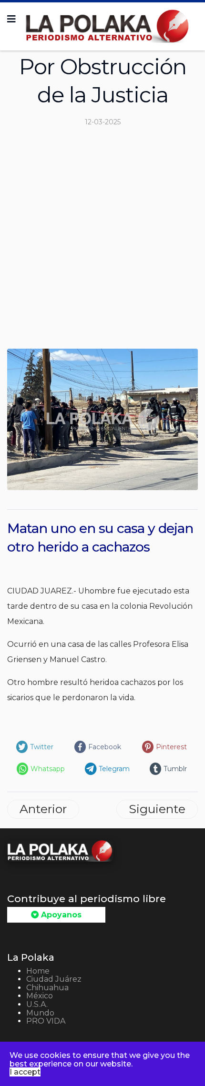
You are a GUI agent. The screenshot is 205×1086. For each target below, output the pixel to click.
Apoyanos (60, 914)
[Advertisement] (102, 241)
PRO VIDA (45, 1021)
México (39, 995)
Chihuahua (47, 987)
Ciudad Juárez (54, 979)
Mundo (40, 1012)
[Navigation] (11, 19)
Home (38, 970)
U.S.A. (37, 1004)
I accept (25, 1071)
